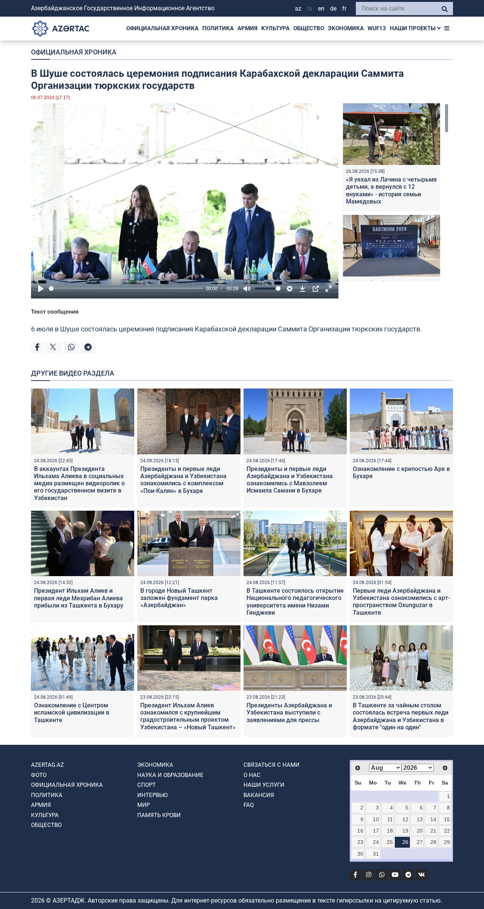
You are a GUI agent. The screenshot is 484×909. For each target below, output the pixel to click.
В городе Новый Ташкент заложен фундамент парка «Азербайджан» (179, 598)
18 (390, 831)
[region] (395, 192)
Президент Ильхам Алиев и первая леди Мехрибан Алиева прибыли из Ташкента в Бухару (78, 598)
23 (360, 842)
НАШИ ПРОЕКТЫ (413, 28)
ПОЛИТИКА (218, 28)
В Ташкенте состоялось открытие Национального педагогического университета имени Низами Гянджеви (295, 601)
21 (433, 831)
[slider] (126, 288)
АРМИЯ (247, 28)
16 (360, 831)
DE (333, 8)
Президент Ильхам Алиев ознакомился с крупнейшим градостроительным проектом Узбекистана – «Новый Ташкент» (188, 716)
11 (390, 819)
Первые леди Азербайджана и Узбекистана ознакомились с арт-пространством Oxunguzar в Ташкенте (401, 601)
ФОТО (39, 775)
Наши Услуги (264, 785)
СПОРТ (146, 785)
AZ (298, 8)
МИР (143, 805)
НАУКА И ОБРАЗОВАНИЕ (170, 775)
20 (420, 831)
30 (360, 854)
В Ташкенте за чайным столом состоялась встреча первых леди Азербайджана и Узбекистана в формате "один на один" (400, 716)
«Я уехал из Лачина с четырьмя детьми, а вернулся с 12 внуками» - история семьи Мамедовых (391, 190)
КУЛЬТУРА (275, 28)
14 (433, 819)
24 (376, 842)
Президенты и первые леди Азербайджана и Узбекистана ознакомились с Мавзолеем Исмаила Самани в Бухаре (290, 479)
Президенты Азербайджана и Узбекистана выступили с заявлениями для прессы (289, 712)
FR (344, 8)
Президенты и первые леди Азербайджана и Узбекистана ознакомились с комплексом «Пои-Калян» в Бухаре (183, 479)
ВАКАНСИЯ (259, 795)
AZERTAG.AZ (47, 764)
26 (405, 842)
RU (309, 8)
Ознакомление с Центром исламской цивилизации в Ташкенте (71, 712)
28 (433, 842)
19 (405, 831)
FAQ (249, 805)
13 (420, 819)
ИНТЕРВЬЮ (152, 795)
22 (447, 831)
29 (447, 842)
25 (390, 842)
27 (420, 842)
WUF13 (377, 28)
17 (376, 831)
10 (376, 819)
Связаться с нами (271, 764)
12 (405, 819)
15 (447, 819)
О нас (252, 775)
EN (321, 8)
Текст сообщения (55, 311)
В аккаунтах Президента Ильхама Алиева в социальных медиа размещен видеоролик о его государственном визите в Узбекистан (79, 483)
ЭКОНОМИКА (346, 28)
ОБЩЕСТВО (308, 28)
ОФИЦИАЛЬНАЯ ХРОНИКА (162, 28)
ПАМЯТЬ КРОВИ (159, 815)
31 (376, 854)
